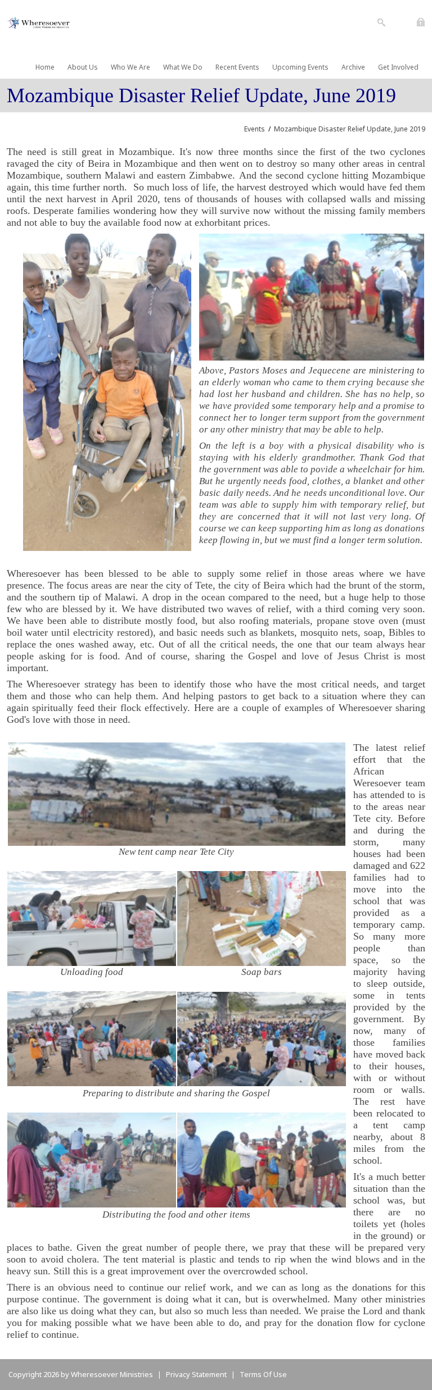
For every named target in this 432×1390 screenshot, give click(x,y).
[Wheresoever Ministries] (40, 22)
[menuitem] (41, 67)
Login (421, 19)
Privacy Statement (196, 1374)
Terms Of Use (263, 1374)
